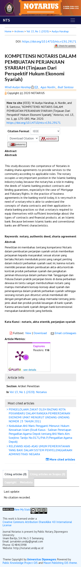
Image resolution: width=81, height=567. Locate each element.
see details (29, 370)
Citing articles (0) (16, 474)
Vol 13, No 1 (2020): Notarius (28, 392)
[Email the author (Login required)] (36, 87)
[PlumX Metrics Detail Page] (20, 355)
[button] (6, 93)
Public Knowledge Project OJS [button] (20, 563)
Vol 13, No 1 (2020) (38, 31)
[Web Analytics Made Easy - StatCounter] (8, 511)
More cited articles (62, 459)
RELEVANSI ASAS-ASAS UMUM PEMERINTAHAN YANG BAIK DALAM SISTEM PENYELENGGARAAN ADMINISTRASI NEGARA (40, 450)
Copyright (11, 482)
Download (40, 333)
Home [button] (8, 31)
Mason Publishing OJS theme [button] (60, 563)
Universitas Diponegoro (41, 559)
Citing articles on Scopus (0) (47, 474)
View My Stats (22, 509)
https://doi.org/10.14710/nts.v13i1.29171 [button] (34, 122)
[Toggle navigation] (72, 20)
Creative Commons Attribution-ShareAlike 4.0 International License (37, 523)
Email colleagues (65, 333)
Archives (19, 31)
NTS (6, 20)
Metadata (26, 482)
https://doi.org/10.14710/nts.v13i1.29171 (49, 41)
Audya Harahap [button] (60, 31)
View (28, 333)
